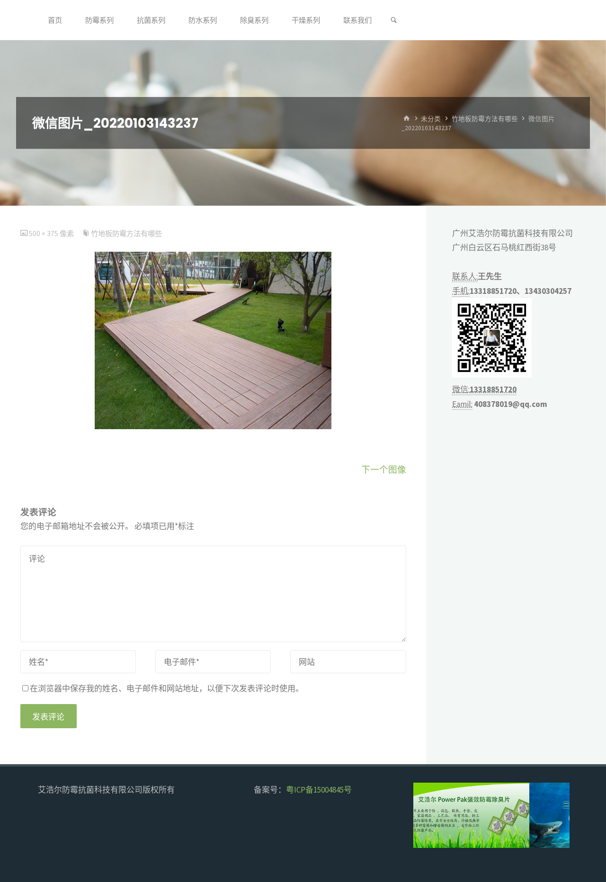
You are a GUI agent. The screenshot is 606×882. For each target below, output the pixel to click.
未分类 (431, 119)
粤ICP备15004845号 (319, 790)
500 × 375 (44, 233)
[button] (428, 815)
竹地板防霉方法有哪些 (485, 119)
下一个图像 (383, 469)
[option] (491, 815)
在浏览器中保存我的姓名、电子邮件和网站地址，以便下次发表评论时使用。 (166, 688)
